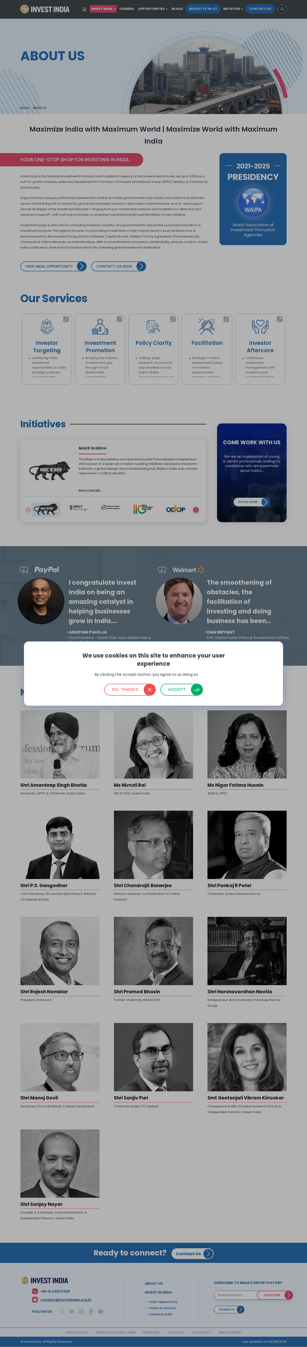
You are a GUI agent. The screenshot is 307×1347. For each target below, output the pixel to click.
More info (206, 674)
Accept (177, 689)
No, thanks (125, 689)
